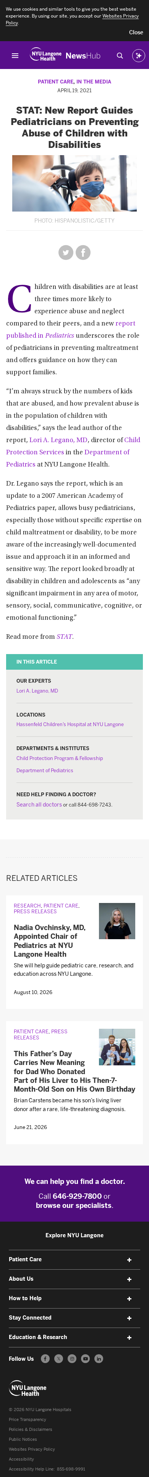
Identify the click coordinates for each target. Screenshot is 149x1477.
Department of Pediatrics (44, 770)
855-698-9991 (71, 1469)
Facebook (83, 252)
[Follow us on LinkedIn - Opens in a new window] (98, 1358)
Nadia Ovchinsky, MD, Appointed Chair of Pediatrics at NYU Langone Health (49, 941)
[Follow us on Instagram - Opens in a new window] (72, 1358)
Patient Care (55, 82)
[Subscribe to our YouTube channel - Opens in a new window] (85, 1358)
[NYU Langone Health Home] (46, 55)
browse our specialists (74, 1205)
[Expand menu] (129, 1260)
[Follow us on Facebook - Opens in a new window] (45, 1358)
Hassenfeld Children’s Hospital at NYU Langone (70, 724)
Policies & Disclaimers (30, 1429)
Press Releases (35, 911)
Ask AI (138, 55)
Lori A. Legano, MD (58, 440)
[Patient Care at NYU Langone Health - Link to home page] (28, 1388)
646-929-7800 (77, 1196)
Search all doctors (39, 805)
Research (27, 906)
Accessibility (21, 1459)
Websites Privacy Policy (32, 1449)
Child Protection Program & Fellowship (59, 758)
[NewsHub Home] (83, 55)
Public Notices (23, 1439)
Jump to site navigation (15, 55)
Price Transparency (27, 1419)
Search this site (120, 56)
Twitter (65, 252)
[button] (136, 32)
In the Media (93, 82)
